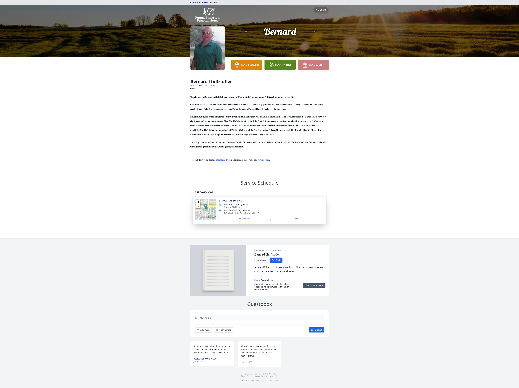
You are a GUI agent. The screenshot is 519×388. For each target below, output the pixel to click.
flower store (263, 159)
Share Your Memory (314, 285)
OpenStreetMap (262, 380)
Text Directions (244, 218)
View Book (261, 260)
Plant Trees (298, 218)
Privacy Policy (252, 376)
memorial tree (223, 159)
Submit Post (316, 330)
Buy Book (276, 260)
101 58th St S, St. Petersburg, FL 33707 (241, 213)
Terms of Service (267, 376)
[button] (205, 206)
